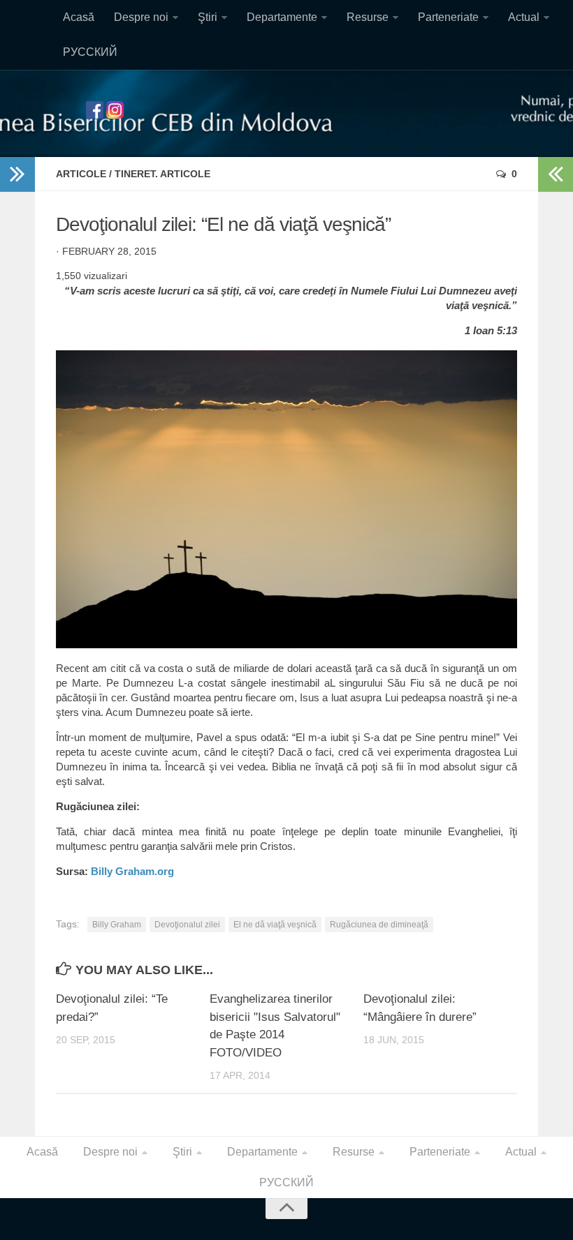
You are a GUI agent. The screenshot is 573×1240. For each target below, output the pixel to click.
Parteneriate (448, 17)
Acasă (78, 17)
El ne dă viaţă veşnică (275, 924)
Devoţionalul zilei (187, 924)
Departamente (282, 17)
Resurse (368, 17)
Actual (523, 17)
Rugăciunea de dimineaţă (379, 924)
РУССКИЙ (90, 52)
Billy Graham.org (132, 871)
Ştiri (207, 17)
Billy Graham (116, 924)
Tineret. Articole (162, 173)
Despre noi (141, 17)
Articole (81, 173)
